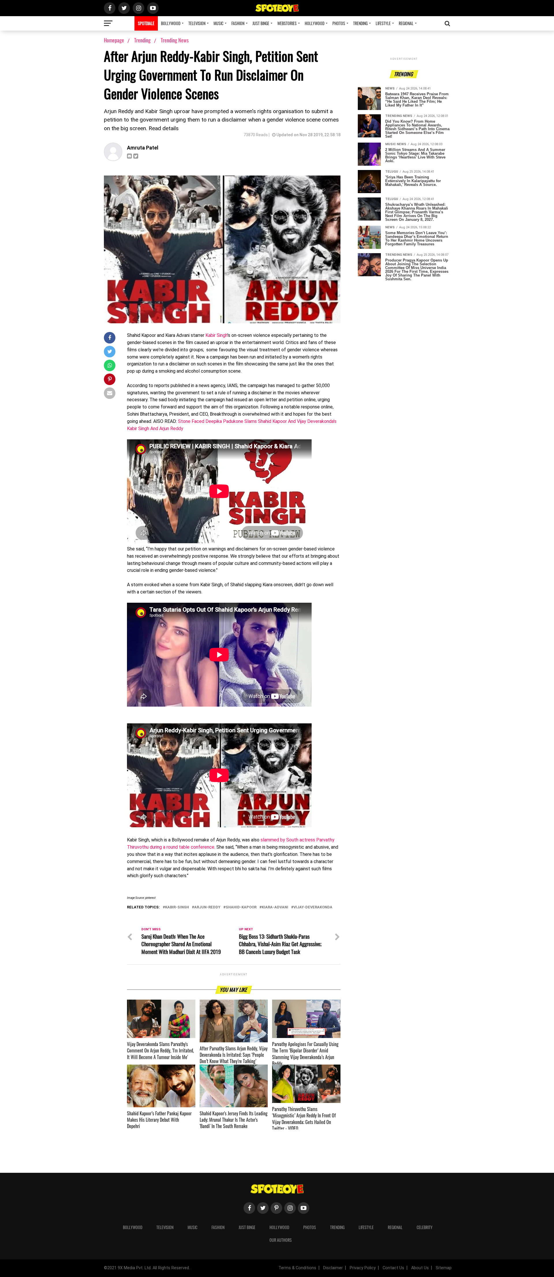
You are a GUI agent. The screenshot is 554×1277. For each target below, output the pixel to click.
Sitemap (444, 1267)
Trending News (175, 40)
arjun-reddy (207, 907)
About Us (420, 1267)
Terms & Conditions (297, 1267)
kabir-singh (177, 907)
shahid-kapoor (241, 907)
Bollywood (170, 23)
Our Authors (280, 1240)
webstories (287, 23)
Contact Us (393, 1267)
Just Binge (260, 23)
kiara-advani (275, 907)
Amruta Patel (142, 148)
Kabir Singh (216, 335)
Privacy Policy (363, 1267)
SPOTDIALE (146, 23)
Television (196, 23)
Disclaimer (333, 1267)
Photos (338, 23)
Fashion (237, 23)
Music (218, 23)
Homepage (114, 40)
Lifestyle (383, 23)
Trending (360, 23)
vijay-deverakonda (312, 907)
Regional (406, 23)
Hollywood (314, 23)
